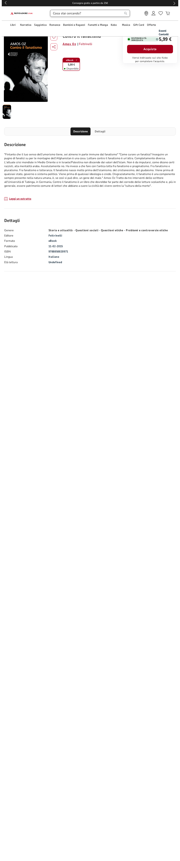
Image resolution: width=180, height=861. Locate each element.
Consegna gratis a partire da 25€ (90, 3)
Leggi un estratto (20, 199)
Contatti (164, 34)
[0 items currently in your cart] (168, 13)
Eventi (162, 31)
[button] (53, 46)
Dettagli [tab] (100, 131)
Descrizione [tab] (80, 131)
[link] (146, 13)
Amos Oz (69, 44)
